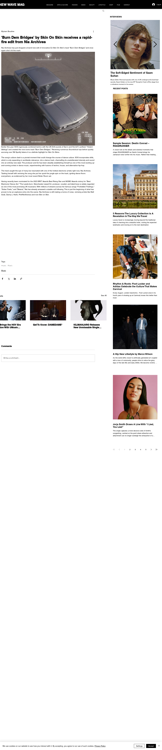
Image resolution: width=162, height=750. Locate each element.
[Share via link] (21, 279)
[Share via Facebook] (2, 279)
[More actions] (93, 31)
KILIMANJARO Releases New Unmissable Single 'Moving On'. (87, 326)
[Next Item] (155, 44)
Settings (139, 746)
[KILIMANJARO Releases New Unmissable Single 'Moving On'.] (88, 310)
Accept (151, 746)
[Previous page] (119, 449)
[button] (103, 11)
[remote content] (48, 223)
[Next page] (151, 449)
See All (104, 295)
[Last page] (156, 449)
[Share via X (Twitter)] (8, 279)
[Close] (158, 746)
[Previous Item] (115, 44)
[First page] (114, 449)
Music (10, 265)
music (3, 265)
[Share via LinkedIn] (15, 279)
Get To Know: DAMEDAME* (47, 324)
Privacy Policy (100, 746)
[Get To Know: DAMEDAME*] (48, 310)
